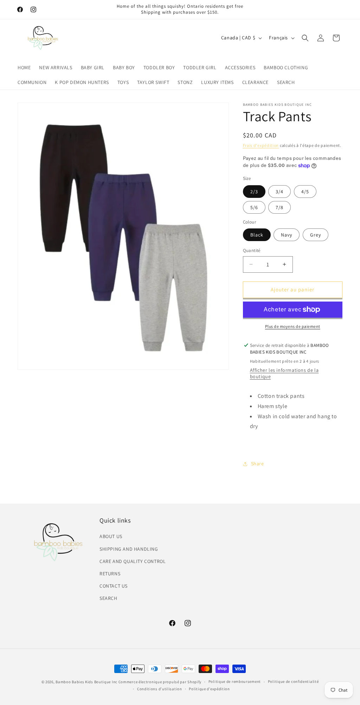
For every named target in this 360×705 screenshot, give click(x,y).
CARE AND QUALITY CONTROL (132, 561)
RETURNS (109, 573)
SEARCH (108, 598)
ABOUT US (110, 536)
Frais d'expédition (261, 145)
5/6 (254, 207)
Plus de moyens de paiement (292, 326)
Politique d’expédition (209, 688)
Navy (286, 235)
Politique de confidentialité (293, 681)
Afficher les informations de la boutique (284, 373)
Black (256, 235)
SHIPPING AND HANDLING (128, 549)
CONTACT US (113, 586)
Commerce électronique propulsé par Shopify (159, 681)
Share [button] (257, 463)
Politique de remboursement (234, 681)
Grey (315, 235)
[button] (305, 38)
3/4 (279, 191)
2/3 (254, 191)
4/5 (305, 191)
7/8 (279, 207)
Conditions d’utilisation (159, 688)
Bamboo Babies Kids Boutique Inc (86, 681)
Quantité (252, 250)
